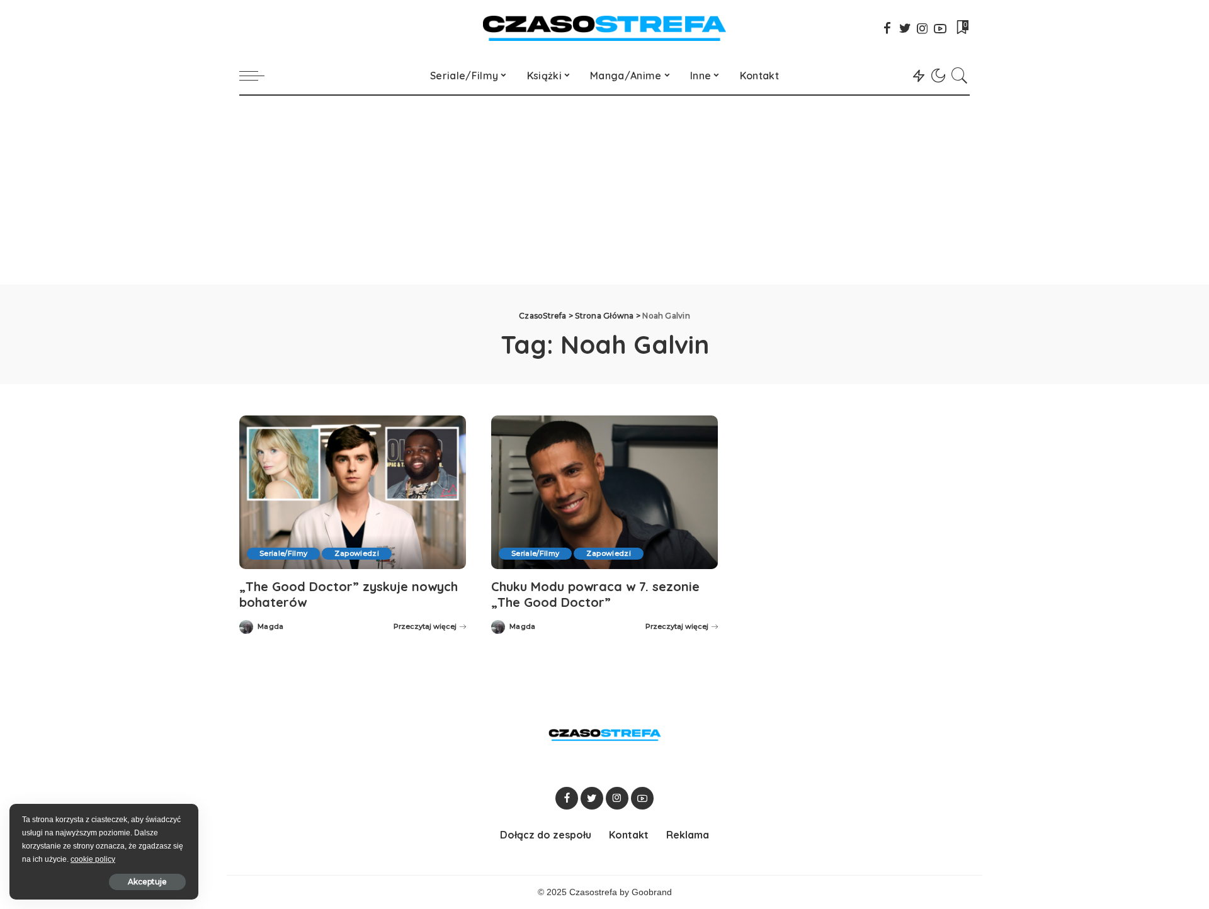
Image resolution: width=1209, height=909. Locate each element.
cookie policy (93, 859)
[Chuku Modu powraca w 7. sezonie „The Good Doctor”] (604, 491)
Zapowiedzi (356, 553)
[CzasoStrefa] (605, 28)
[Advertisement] (604, 190)
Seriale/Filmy (283, 553)
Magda (271, 626)
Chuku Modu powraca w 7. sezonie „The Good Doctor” (595, 594)
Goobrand (652, 892)
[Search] (960, 75)
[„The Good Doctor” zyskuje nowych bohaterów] (352, 491)
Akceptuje (147, 881)
